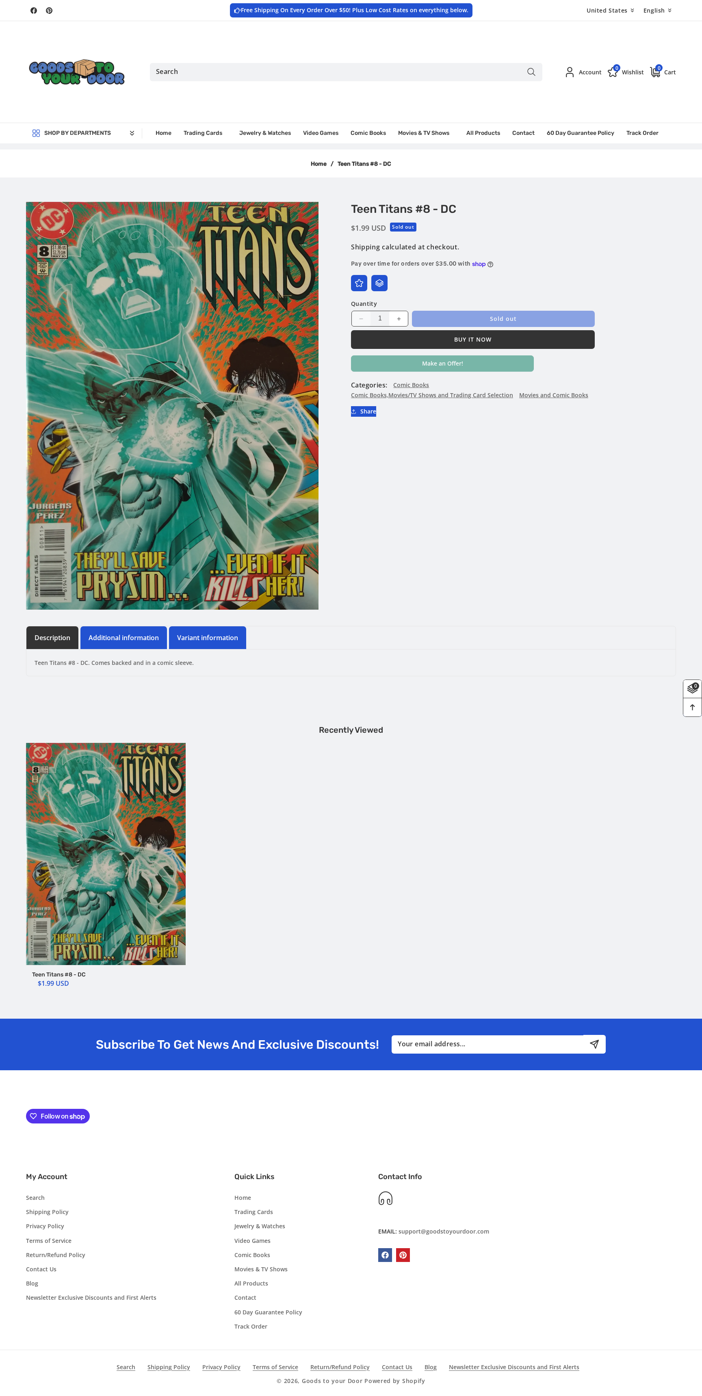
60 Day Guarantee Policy (268, 1312)
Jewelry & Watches (259, 1226)
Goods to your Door (332, 1381)
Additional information (124, 637)
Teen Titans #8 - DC (59, 974)
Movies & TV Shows (261, 1269)
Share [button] (368, 412)
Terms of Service (49, 1240)
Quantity (364, 303)
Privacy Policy (45, 1226)
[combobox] (346, 72)
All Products (251, 1284)
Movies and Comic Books (553, 395)
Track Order (250, 1326)
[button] (660, 72)
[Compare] (379, 283)
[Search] (531, 72)
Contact (245, 1298)
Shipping (365, 246)
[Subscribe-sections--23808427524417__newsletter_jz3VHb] (594, 1044)
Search (35, 1198)
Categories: (369, 385)
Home (319, 163)
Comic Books (411, 385)
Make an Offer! (442, 365)
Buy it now (473, 339)
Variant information (207, 637)
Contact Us (41, 1269)
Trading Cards (253, 1212)
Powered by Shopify (394, 1381)
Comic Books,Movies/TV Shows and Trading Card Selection (432, 395)
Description (52, 637)
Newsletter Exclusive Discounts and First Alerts (91, 1298)
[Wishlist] (359, 283)
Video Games (252, 1240)
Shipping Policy (47, 1212)
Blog (32, 1284)
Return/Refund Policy (55, 1255)
